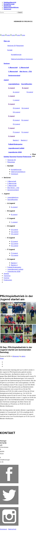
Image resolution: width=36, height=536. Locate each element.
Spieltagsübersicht (10, 2)
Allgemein (15, 356)
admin (23, 356)
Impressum (7, 9)
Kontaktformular (9, 4)
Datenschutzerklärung (11, 7)
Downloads (7, 5)
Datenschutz (12, 529)
